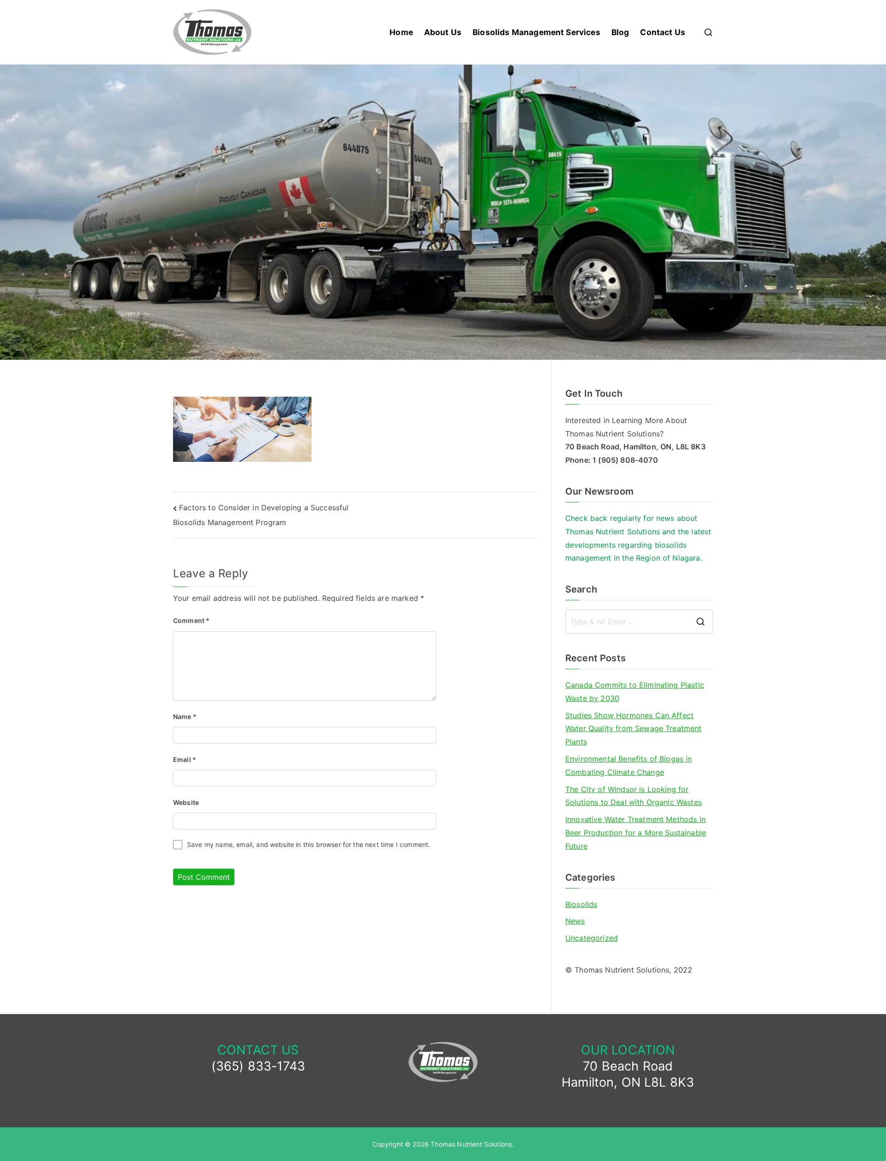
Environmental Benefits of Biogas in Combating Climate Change (628, 765)
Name (185, 716)
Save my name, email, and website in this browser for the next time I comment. (308, 844)
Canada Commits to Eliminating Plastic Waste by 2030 (634, 691)
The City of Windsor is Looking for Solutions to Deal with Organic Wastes (633, 796)
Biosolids (581, 904)
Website (186, 802)
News (575, 920)
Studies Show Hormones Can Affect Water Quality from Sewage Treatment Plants (633, 729)
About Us (442, 32)
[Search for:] (639, 621)
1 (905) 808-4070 (625, 460)
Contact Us (662, 32)
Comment (191, 620)
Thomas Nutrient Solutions (471, 1144)
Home (401, 32)
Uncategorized (591, 938)
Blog (620, 32)
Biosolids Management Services (536, 32)
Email (184, 759)
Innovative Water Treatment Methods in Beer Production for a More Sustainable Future (635, 833)
